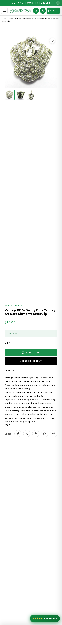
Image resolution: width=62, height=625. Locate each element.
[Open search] (36, 11)
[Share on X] (26, 433)
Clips (11, 18)
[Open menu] (4, 11)
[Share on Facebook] (17, 433)
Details (9, 370)
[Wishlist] (52, 41)
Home (4, 18)
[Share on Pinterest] (35, 433)
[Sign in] (43, 11)
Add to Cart (33, 352)
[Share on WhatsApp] (44, 433)
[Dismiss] (58, 3)
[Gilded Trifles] (20, 11)
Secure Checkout (31, 361)
